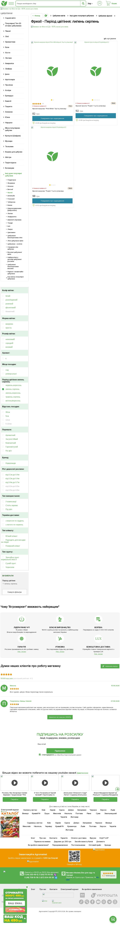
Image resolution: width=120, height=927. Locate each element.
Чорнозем (10, 567)
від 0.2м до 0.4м (12, 479)
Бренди (108, 845)
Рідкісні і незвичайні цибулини (15, 273)
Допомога (100, 841)
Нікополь (68, 813)
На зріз (9, 451)
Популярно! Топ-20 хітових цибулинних (13, 24)
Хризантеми (10, 42)
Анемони (9, 112)
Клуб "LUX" (104, 838)
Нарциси (8, 122)
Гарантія (64, 838)
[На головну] (4, 3)
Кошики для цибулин (13, 152)
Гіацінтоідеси (10, 162)
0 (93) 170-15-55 (46, 874)
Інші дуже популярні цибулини (13, 174)
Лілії (7, 36)
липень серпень (12, 389)
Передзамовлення (60, 845)
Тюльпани (9, 146)
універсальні (11, 374)
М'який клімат (11, 536)
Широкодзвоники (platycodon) (14, 209)
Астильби (11, 196)
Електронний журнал (69, 889)
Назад (37, 16)
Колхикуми (9, 168)
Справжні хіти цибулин (13, 248)
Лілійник (8, 69)
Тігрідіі (10, 223)
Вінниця (25, 813)
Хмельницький (110, 813)
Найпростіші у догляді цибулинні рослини (14, 259)
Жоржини (11, 183)
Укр (89, 3)
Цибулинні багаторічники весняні (13, 266)
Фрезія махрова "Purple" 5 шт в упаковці (48, 191)
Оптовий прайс (95, 845)
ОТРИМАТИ (15, 909)
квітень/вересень (13, 401)
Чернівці (48, 826)
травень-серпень (13, 397)
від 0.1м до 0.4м (12, 475)
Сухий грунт (11, 563)
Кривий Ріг (36, 813)
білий (8, 296)
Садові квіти (10, 18)
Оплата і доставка (78, 838)
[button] (51, 100)
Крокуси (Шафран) (13, 136)
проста (8, 328)
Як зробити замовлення (92, 889)
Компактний (11, 443)
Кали (7, 47)
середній (9, 343)
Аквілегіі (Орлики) (14, 220)
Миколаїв (57, 813)
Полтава (79, 813)
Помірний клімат (13, 546)
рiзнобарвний (11, 300)
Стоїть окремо (12, 505)
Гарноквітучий (12, 447)
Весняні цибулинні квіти (15, 253)
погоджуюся (48, 754)
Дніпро (71, 810)
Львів (112, 810)
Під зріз (9, 509)
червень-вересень (13, 385)
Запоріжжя (81, 810)
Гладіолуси (12, 180)
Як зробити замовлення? (38, 845)
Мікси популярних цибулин (12, 129)
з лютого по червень (14, 525)
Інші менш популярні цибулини (16, 278)
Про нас (42, 838)
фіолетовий (11, 308)
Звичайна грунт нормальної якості (10, 558)
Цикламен (11, 232)
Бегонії (10, 189)
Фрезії (10, 193)
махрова (9, 324)
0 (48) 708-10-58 (31, 877)
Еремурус (9, 96)
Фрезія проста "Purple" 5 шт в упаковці (90, 106)
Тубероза (11, 202)
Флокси (10, 186)
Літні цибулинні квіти (15, 241)
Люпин (10, 213)
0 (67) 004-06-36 (46, 877)
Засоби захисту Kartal (84, 841)
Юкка (7, 117)
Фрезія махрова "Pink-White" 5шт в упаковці (49, 109)
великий (9, 347)
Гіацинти (8, 106)
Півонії (8, 31)
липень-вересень (13, 393)
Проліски (9, 85)
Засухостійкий (12, 439)
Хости (7, 52)
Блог (33, 838)
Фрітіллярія (10, 79)
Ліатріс (10, 229)
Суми (98, 813)
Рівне (89, 813)
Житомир (74, 817)
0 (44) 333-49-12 (31, 874)
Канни (10, 205)
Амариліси (9, 63)
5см (7, 416)
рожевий (9, 304)
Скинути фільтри (15, 592)
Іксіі (9, 226)
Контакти (53, 838)
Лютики (8, 58)
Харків (52, 810)
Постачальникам (78, 845)
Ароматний (10, 435)
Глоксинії (11, 199)
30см (8, 412)
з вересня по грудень (15, 521)
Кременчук (72, 826)
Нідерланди (11, 463)
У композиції (11, 502)
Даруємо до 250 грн (62, 841)
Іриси (7, 74)
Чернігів (63, 817)
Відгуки (93, 838)
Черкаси (93, 810)
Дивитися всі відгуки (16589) (60, 717)
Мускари (8, 141)
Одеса (61, 810)
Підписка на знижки (42, 841)
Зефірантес (12, 217)
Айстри (8, 157)
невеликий (10, 339)
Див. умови (21, 652)
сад (7, 370)
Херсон (103, 810)
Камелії (8, 101)
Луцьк (46, 813)
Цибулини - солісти (15, 244)
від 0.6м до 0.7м (12, 482)
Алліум (8, 90)
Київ (43, 810)
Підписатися (60, 751)
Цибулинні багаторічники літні (15, 237)
